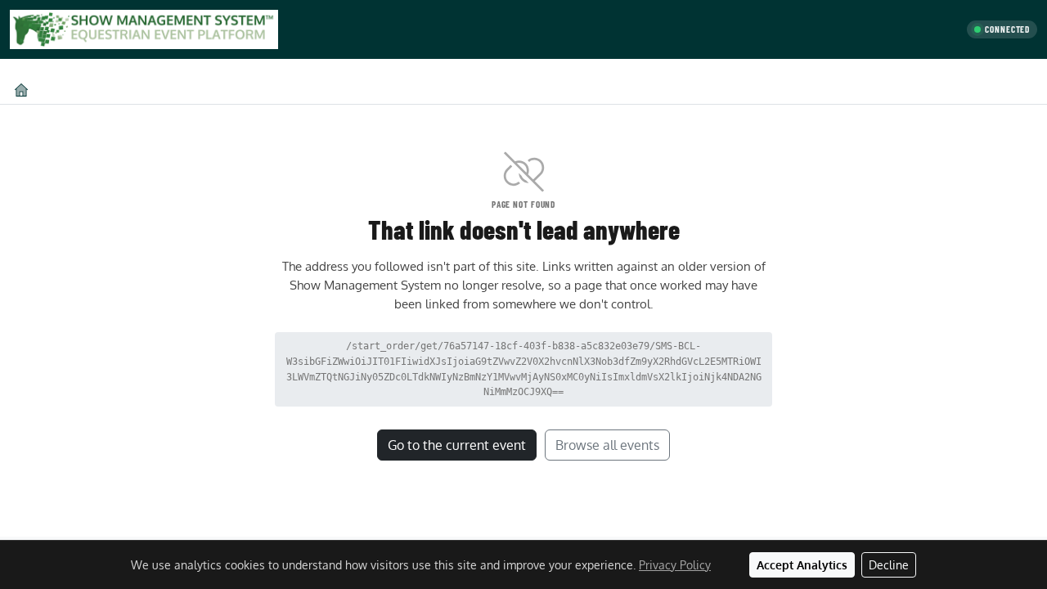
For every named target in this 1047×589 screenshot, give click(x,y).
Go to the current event (457, 445)
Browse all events (607, 445)
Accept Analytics (802, 565)
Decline (889, 565)
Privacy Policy (675, 565)
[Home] (21, 90)
